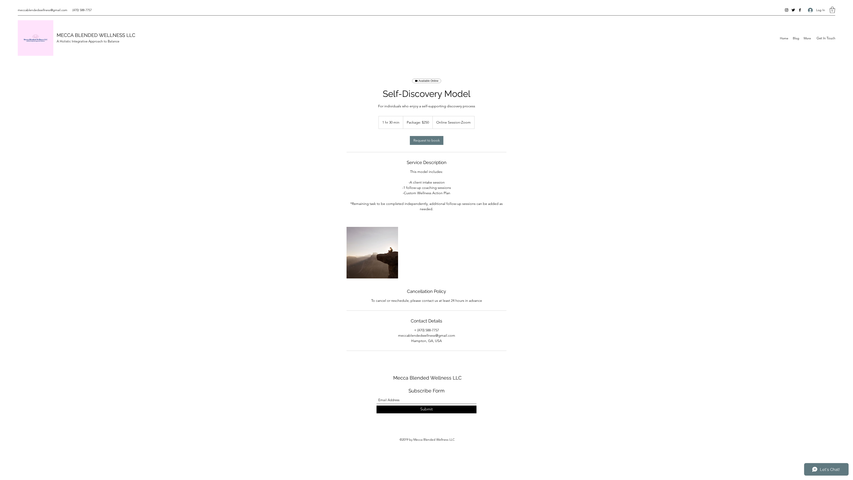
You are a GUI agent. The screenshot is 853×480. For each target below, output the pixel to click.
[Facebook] (800, 10)
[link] (426, 140)
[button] (832, 10)
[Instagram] (786, 10)
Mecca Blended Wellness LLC (427, 378)
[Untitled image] (372, 252)
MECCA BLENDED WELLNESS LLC (96, 35)
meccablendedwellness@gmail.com (42, 10)
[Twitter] (793, 10)
